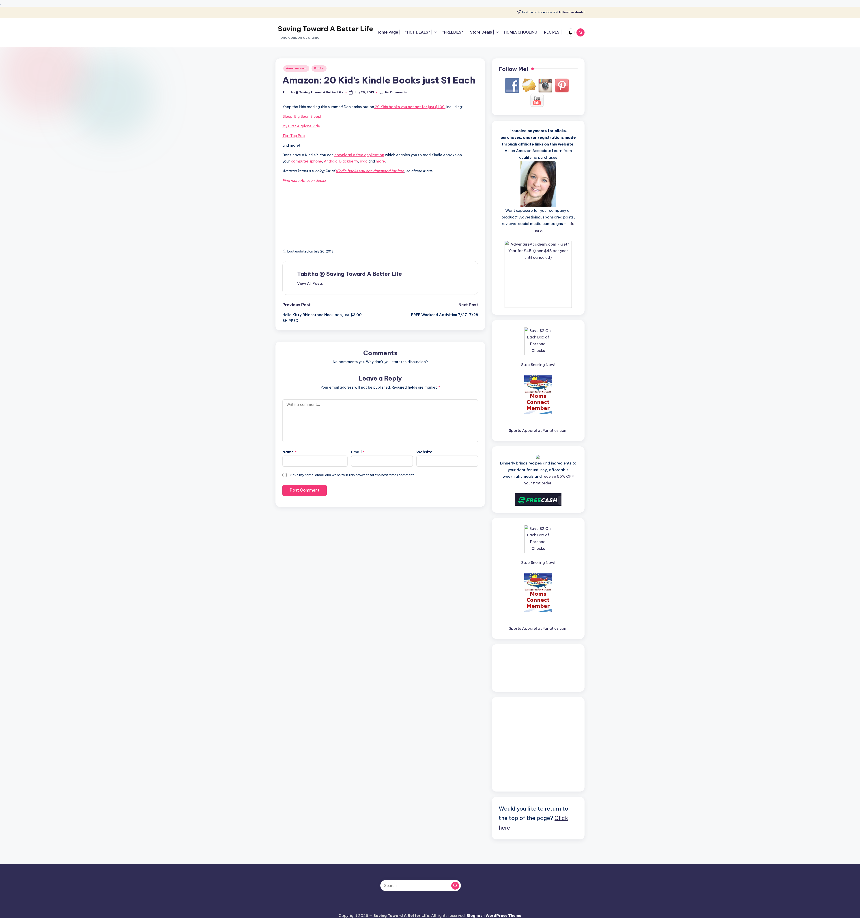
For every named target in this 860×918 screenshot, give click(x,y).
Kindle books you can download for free (370, 171)
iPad (364, 161)
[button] (310, 283)
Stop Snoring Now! (538, 364)
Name (289, 451)
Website (424, 451)
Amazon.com (296, 68)
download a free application (359, 155)
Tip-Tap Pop (293, 135)
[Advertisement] (302, 219)
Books (319, 68)
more (380, 161)
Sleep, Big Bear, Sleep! (302, 116)
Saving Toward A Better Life (325, 28)
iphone (316, 161)
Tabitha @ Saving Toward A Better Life (349, 273)
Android (331, 161)
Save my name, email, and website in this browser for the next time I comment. (352, 475)
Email (357, 451)
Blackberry (348, 161)
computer (299, 161)
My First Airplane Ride (301, 126)
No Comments (396, 92)
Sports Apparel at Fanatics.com (538, 430)
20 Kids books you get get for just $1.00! (409, 107)
